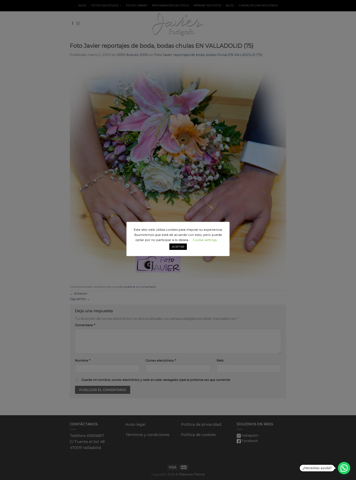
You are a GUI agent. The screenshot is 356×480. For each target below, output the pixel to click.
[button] (344, 468)
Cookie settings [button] (205, 240)
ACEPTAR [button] (178, 246)
